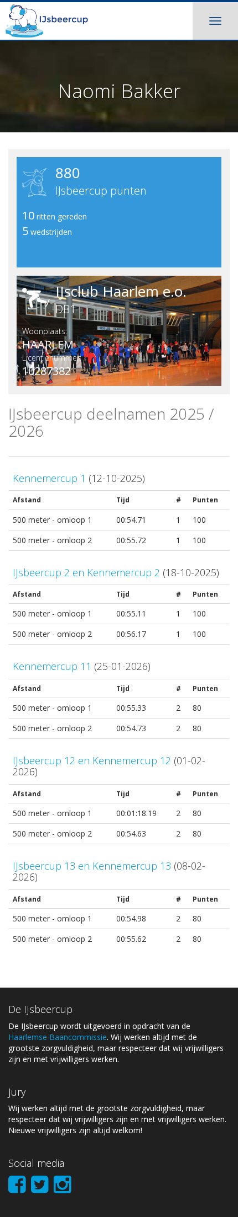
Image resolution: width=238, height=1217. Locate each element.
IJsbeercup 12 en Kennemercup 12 (92, 760)
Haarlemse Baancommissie (57, 1037)
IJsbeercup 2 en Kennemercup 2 (86, 572)
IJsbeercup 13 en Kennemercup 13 (92, 865)
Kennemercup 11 (52, 666)
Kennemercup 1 (49, 478)
